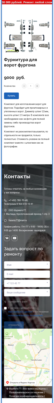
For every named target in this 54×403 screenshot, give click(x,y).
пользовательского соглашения (25, 315)
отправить (13, 325)
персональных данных (20, 311)
